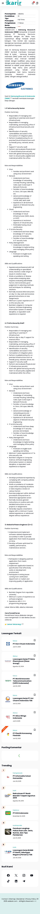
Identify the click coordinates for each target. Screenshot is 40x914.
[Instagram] (23, 875)
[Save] (35, 640)
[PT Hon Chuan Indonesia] (8, 644)
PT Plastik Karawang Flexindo (22, 734)
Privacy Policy (31, 899)
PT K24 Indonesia (20, 813)
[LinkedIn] (16, 881)
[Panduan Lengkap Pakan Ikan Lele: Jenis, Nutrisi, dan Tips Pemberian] (8, 831)
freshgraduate (17, 773)
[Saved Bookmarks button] (37, 3)
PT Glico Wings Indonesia (19, 717)
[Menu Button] (3, 3)
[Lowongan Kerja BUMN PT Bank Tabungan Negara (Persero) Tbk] (8, 852)
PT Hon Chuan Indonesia (24, 644)
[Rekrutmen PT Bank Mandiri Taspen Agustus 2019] (8, 795)
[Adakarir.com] (13, 3)
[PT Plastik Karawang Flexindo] (8, 734)
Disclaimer (21, 899)
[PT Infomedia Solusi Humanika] (8, 777)
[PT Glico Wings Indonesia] (8, 717)
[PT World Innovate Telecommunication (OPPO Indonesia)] (8, 681)
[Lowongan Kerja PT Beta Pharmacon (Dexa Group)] (8, 661)
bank (14, 790)
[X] (16, 875)
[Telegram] (23, 881)
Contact (5, 899)
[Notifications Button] (33, 3)
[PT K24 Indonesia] (8, 813)
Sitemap (12, 899)
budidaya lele (17, 825)
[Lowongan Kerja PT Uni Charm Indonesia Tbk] (8, 699)
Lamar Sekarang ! (14, 624)
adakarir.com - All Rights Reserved (20, 901)
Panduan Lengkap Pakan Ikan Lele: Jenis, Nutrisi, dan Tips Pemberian (23, 831)
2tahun (15, 656)
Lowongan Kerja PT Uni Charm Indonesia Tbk (23, 699)
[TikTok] (8, 881)
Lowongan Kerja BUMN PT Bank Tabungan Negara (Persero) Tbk (23, 852)
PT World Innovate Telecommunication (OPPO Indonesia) (22, 681)
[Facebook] (8, 875)
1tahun (15, 641)
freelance (16, 810)
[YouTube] (31, 875)
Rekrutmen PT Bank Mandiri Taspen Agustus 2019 (24, 795)
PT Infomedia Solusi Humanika (22, 777)
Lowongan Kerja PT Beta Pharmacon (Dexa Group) (24, 661)
